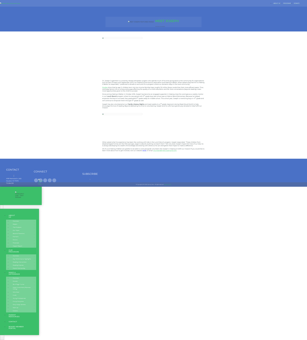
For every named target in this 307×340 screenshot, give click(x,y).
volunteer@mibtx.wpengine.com (165, 151)
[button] (305, 3)
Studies (105, 87)
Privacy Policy (167, 184)
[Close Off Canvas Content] (1, 207)
